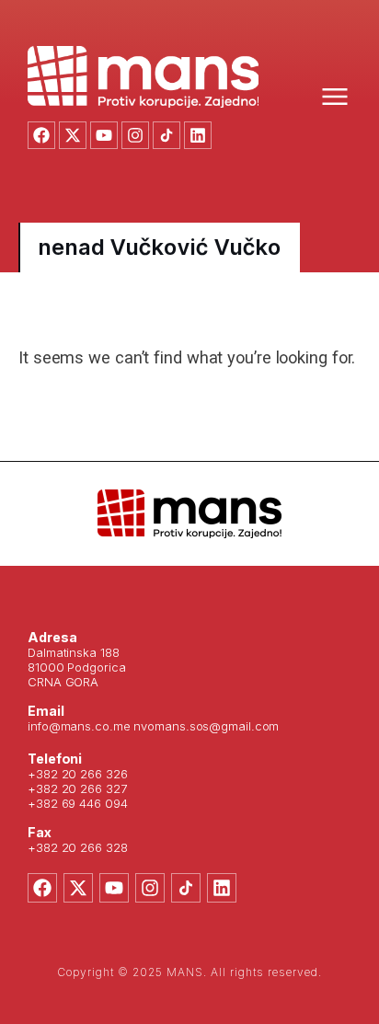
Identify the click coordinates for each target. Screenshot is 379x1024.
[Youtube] (104, 135)
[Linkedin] (198, 135)
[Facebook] (41, 135)
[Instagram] (135, 135)
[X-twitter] (73, 135)
